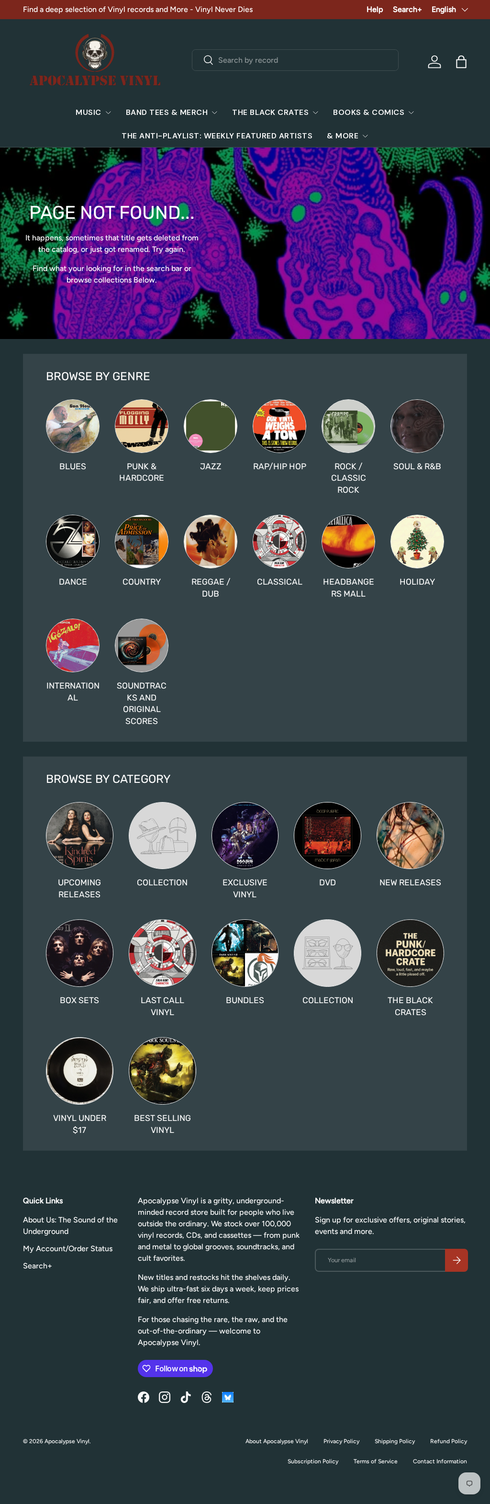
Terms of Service (376, 1461)
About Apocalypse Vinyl (276, 1441)
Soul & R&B (417, 466)
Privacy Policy (341, 1441)
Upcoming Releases (79, 888)
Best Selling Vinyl (162, 1124)
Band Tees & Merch (167, 112)
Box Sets (79, 1000)
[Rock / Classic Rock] (348, 426)
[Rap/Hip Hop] (279, 426)
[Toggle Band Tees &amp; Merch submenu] (214, 112)
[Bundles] (245, 953)
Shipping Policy (395, 1441)
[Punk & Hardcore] (141, 426)
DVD (327, 882)
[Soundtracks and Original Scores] (141, 645)
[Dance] (72, 541)
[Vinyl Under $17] (79, 1071)
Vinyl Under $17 (79, 1124)
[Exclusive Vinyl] (245, 836)
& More (342, 136)
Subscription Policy (313, 1461)
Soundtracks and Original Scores (142, 703)
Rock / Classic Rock (348, 478)
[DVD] (327, 836)
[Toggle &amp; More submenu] (365, 136)
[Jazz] (210, 426)
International (73, 691)
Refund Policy (448, 1441)
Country (141, 582)
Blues (72, 466)
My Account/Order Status (67, 1248)
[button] (461, 61)
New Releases (410, 882)
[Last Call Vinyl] (162, 953)
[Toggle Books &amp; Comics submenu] (411, 112)
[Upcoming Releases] (79, 836)
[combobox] (295, 60)
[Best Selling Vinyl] (162, 1071)
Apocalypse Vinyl (67, 1441)
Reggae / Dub (210, 588)
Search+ (407, 9)
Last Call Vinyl (162, 1006)
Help (375, 9)
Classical (279, 582)
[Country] (141, 541)
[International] (72, 645)
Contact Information (440, 1461)
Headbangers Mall (348, 588)
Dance (73, 582)
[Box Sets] (79, 953)
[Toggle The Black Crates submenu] (315, 112)
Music (88, 112)
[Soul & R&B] (417, 426)
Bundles (245, 1000)
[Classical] (279, 541)
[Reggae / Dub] (210, 541)
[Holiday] (417, 541)
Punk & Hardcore (141, 472)
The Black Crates (270, 112)
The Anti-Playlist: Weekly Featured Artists (217, 136)
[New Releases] (410, 836)
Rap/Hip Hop (279, 466)
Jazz (211, 466)
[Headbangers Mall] (348, 541)
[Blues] (72, 426)
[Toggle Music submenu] (108, 112)
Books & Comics (368, 112)
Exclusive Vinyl (245, 888)
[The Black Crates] (410, 953)
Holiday (417, 582)
